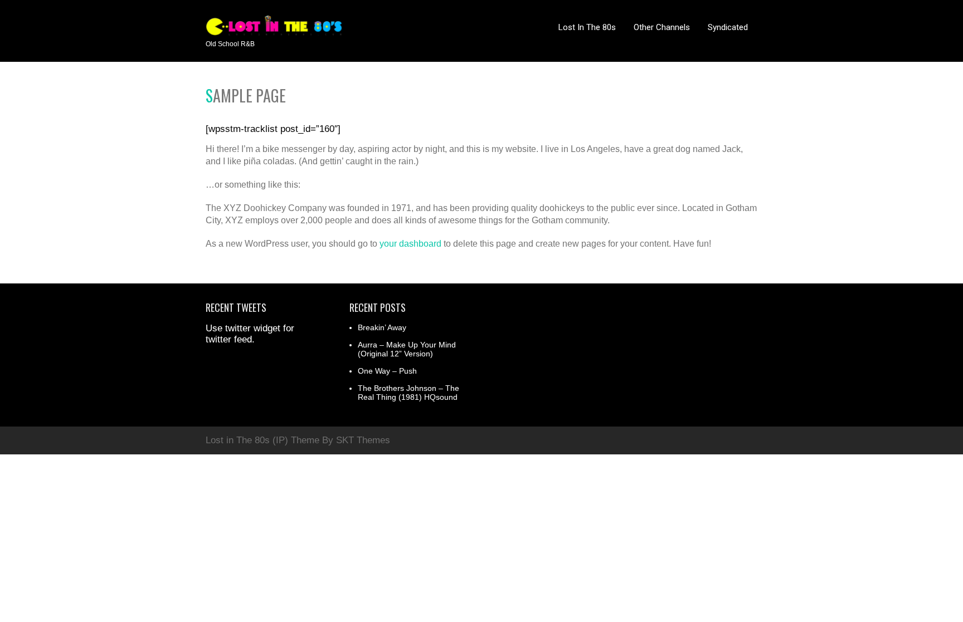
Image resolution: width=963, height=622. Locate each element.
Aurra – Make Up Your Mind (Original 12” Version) (407, 349)
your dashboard (410, 243)
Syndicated (728, 27)
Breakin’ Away (382, 327)
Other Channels (662, 27)
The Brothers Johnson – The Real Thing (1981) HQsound (408, 392)
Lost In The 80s (587, 27)
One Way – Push (387, 370)
